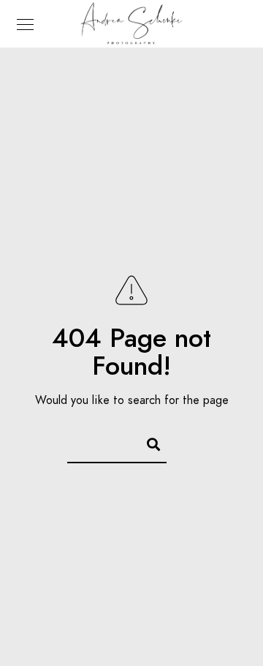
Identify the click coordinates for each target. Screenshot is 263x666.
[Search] (147, 442)
